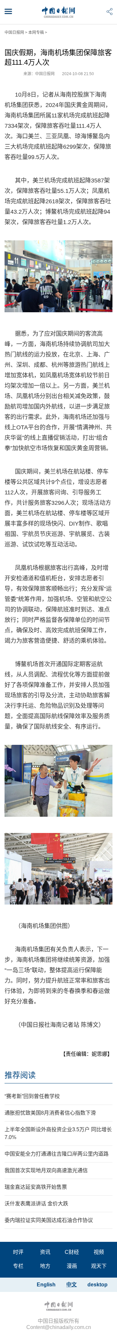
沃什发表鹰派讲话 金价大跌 (36, 1203)
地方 (45, 1266)
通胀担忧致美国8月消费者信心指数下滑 (50, 1113)
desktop (97, 1284)
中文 (71, 1284)
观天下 (99, 1266)
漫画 (72, 1266)
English (46, 1284)
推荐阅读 (20, 1075)
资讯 (45, 1252)
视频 (99, 1252)
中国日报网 (14, 32)
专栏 (18, 1266)
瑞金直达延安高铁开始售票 (36, 1187)
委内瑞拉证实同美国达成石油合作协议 (49, 1220)
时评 (18, 1252)
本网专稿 (36, 32)
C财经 (72, 1252)
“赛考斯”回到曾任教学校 (32, 1096)
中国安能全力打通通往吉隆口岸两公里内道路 (57, 1154)
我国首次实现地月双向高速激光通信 (46, 1170)
